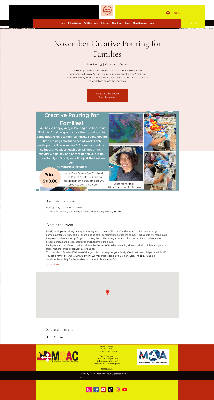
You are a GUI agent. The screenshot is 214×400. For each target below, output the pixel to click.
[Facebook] (96, 389)
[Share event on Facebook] (47, 337)
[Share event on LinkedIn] (61, 337)
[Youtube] (125, 389)
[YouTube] (103, 389)
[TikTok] (110, 389)
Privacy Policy (106, 368)
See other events (107, 97)
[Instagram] (196, 23)
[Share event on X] (54, 337)
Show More (52, 264)
